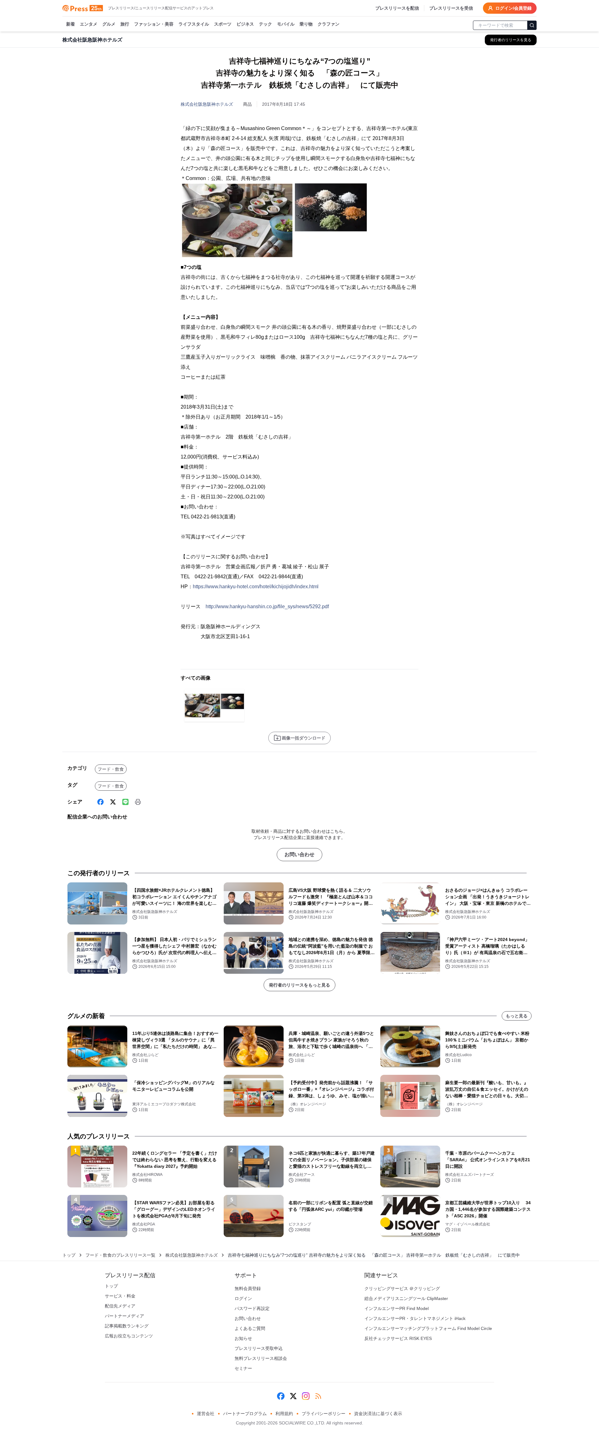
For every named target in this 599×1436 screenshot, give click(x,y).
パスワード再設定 (252, 1308)
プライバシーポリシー (323, 1413)
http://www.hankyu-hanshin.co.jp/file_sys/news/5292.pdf (267, 606)
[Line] (125, 802)
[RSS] (318, 1396)
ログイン (243, 1298)
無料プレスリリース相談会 (261, 1358)
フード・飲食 (111, 769)
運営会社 (205, 1413)
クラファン (328, 24)
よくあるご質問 (250, 1328)
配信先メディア (120, 1305)
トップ (68, 1255)
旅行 (124, 24)
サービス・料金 (120, 1295)
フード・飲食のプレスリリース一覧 (120, 1255)
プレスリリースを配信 (397, 8)
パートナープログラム (245, 1413)
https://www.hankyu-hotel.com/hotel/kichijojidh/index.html (256, 586)
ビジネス (245, 24)
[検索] (532, 25)
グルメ (108, 24)
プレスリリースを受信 (451, 8)
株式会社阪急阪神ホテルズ (207, 104)
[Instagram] (305, 1396)
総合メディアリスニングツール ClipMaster (406, 1298)
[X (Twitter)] (113, 802)
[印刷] (138, 802)
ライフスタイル (193, 24)
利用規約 (284, 1413)
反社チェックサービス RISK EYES (398, 1338)
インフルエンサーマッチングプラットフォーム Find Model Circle (428, 1328)
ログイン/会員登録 (513, 8)
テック (265, 24)
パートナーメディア (124, 1315)
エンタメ (88, 24)
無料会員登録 (248, 1288)
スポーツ (222, 24)
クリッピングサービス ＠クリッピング (402, 1288)
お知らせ (243, 1338)
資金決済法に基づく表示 (378, 1413)
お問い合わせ (299, 854)
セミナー (243, 1368)
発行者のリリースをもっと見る (299, 984)
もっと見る (517, 1015)
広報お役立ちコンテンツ (129, 1335)
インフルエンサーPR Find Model (396, 1308)
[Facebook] (100, 802)
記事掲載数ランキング (127, 1325)
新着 (70, 24)
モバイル (286, 24)
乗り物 (306, 24)
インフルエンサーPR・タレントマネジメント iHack (414, 1318)
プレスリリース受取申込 (259, 1348)
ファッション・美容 (153, 24)
